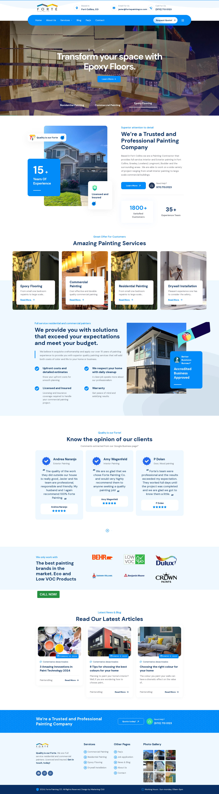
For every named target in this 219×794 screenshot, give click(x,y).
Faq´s (120, 751)
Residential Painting (133, 286)
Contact (122, 772)
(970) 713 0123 (163, 723)
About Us (122, 767)
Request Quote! (164, 20)
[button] (107, 530)
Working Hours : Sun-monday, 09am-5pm (164, 789)
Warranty (98, 388)
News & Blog (124, 762)
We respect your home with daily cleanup (107, 370)
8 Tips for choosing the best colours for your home (108, 668)
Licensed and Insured (100, 195)
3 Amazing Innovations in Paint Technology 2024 (56, 668)
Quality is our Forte (47, 137)
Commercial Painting (79, 284)
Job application (125, 757)
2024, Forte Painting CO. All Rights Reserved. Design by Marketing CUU (72, 789)
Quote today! (129, 721)
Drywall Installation (182, 286)
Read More (70, 680)
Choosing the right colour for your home (159, 668)
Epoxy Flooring (31, 286)
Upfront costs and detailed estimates (55, 370)
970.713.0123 (164, 187)
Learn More (109, 79)
